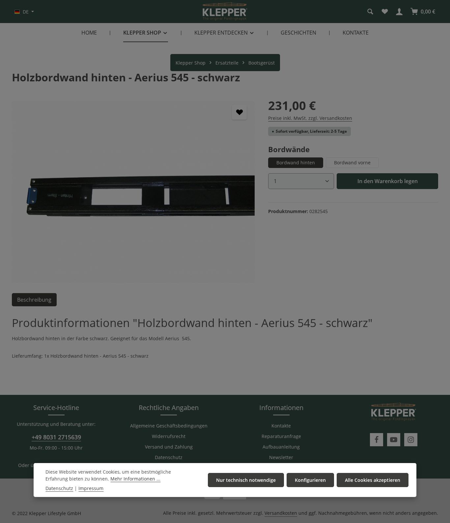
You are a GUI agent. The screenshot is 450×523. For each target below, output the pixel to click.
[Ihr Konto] (399, 11)
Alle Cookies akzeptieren (372, 480)
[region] (133, 192)
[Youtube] (393, 439)
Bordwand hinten (295, 162)
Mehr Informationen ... (135, 479)
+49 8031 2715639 (56, 437)
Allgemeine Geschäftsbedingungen (169, 426)
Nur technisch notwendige (246, 480)
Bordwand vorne (352, 162)
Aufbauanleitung (281, 447)
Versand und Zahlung (169, 447)
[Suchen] (370, 11)
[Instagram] (410, 439)
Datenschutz (169, 457)
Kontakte (281, 426)
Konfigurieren (310, 480)
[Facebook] (376, 439)
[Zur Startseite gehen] (225, 11)
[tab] (34, 299)
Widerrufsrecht (168, 436)
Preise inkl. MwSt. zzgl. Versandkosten (310, 118)
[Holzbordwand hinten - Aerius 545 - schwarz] (133, 192)
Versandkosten (281, 513)
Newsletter (281, 457)
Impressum (90, 488)
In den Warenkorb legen (387, 181)
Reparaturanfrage (281, 436)
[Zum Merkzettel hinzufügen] (239, 112)
